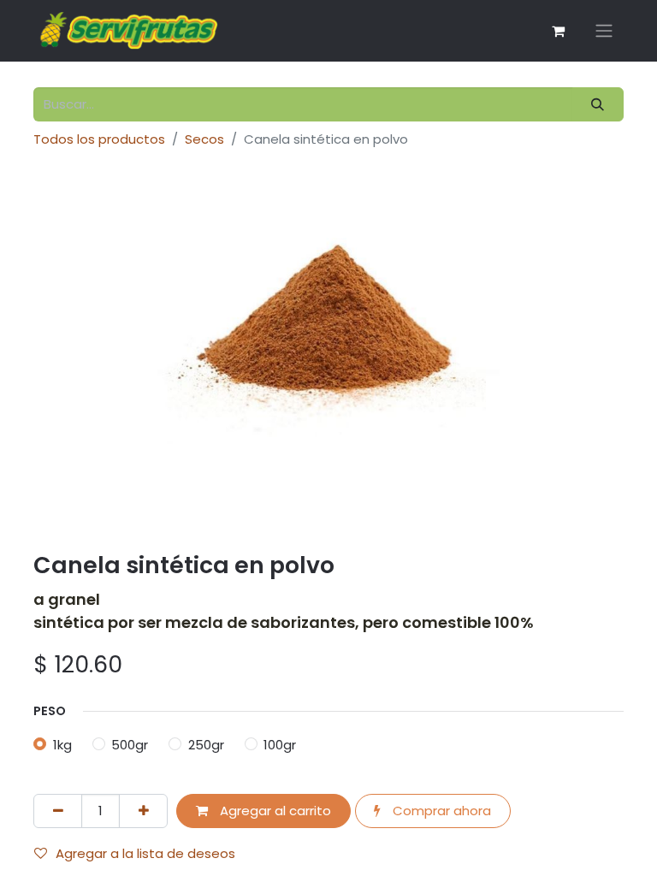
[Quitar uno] (57, 811)
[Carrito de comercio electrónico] (558, 31)
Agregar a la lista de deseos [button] (145, 853)
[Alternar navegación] (604, 31)
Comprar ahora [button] (440, 811)
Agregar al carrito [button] (273, 811)
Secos (204, 139)
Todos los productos (99, 139)
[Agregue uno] (143, 811)
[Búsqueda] (598, 104)
